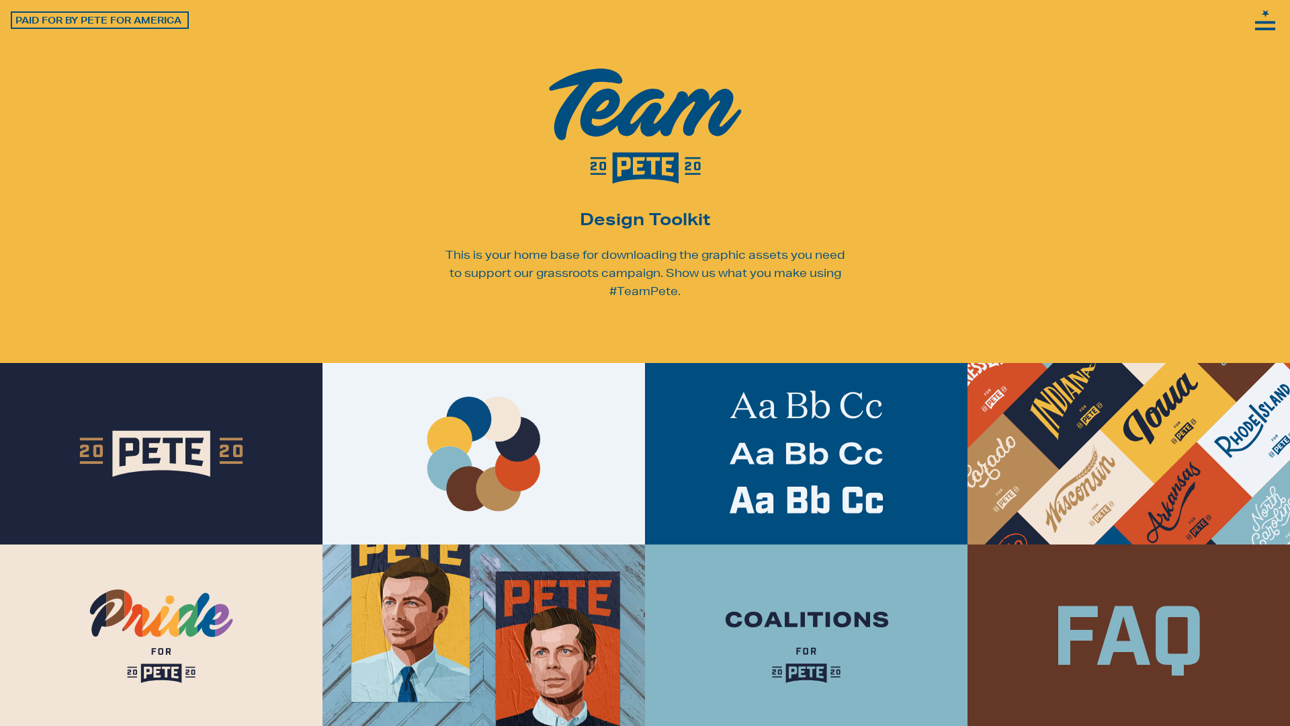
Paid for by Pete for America (98, 20)
